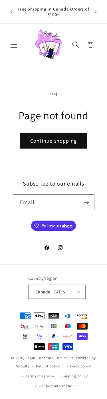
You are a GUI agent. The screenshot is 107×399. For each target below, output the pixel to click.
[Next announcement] (95, 11)
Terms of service (40, 376)
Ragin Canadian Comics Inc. (50, 357)
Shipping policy (74, 376)
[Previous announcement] (11, 11)
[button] (13, 44)
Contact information (57, 386)
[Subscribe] (86, 202)
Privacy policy (78, 366)
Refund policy (48, 366)
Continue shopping (53, 140)
